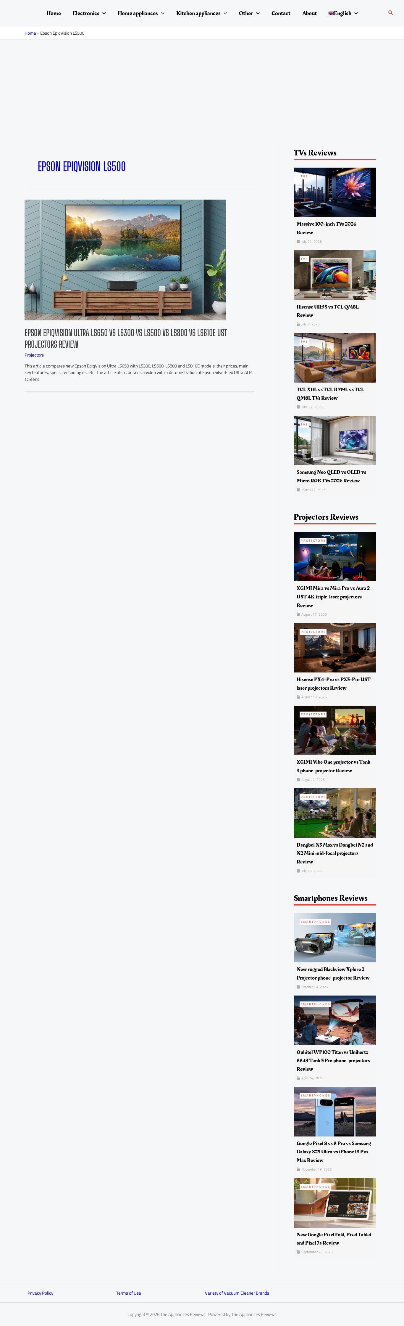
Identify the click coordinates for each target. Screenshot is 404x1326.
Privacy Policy (40, 1293)
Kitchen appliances (198, 13)
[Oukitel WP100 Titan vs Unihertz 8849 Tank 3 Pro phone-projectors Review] (335, 1020)
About (309, 13)
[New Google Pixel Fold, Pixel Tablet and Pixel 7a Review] (335, 1202)
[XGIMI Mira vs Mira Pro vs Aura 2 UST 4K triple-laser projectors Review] (335, 556)
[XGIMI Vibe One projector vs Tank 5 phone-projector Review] (335, 729)
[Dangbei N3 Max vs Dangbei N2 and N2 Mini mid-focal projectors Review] (335, 812)
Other (246, 13)
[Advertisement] (202, 83)
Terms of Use (128, 1293)
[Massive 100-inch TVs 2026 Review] (335, 191)
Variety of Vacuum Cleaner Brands (237, 1293)
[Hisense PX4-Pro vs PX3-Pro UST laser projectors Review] (335, 647)
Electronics (86, 13)
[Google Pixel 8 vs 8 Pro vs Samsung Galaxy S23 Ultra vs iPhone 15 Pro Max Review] (335, 1111)
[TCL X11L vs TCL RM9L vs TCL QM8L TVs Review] (335, 357)
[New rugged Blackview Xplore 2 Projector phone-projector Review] (335, 937)
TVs (304, 176)
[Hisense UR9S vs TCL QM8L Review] (335, 274)
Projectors (34, 355)
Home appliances (138, 13)
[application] (102, 13)
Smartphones (315, 921)
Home (53, 13)
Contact (281, 13)
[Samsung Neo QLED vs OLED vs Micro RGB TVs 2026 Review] (335, 440)
